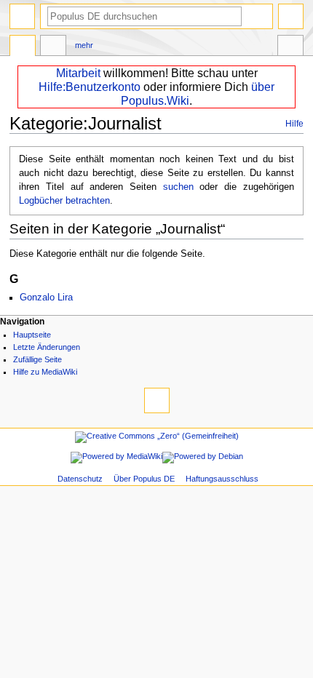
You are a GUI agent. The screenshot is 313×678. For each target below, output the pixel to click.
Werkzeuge (290, 47)
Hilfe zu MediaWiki (45, 371)
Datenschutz (80, 478)
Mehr (84, 45)
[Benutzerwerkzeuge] (291, 16)
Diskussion (53, 47)
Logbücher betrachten (64, 201)
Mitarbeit (78, 73)
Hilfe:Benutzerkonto (89, 87)
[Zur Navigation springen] (22, 16)
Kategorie (22, 47)
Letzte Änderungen (46, 347)
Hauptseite (32, 334)
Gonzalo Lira (46, 297)
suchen (178, 187)
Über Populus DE (144, 478)
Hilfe (294, 124)
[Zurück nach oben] (157, 400)
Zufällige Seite (37, 359)
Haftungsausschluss (222, 478)
